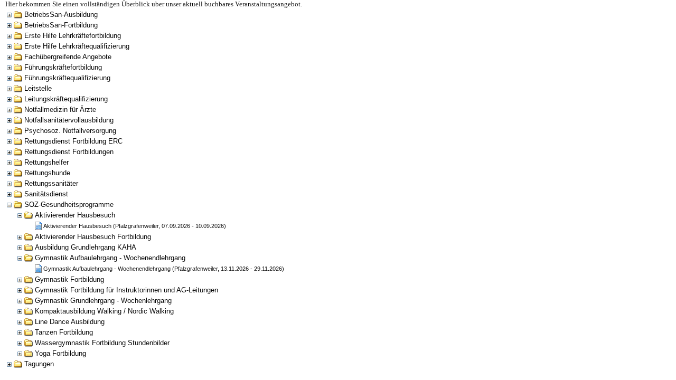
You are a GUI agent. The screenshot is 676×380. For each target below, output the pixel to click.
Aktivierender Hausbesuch (75, 215)
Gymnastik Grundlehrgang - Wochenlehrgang (103, 301)
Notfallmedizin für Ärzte (60, 109)
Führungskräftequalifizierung (67, 78)
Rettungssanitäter (51, 183)
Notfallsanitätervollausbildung (69, 120)
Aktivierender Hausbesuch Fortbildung (93, 237)
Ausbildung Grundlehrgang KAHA (85, 247)
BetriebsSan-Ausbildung (61, 14)
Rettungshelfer (46, 162)
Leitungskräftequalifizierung (66, 99)
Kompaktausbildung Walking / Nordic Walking (104, 311)
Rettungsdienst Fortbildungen (69, 152)
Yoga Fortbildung (60, 353)
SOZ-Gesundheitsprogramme (69, 204)
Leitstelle (38, 88)
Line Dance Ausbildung (70, 322)
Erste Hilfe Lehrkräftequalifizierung (76, 46)
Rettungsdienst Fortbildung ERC (73, 141)
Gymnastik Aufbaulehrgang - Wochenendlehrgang (110, 258)
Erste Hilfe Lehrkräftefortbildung (72, 36)
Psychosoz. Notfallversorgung (70, 131)
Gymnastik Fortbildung (69, 279)
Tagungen (39, 364)
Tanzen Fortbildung (64, 332)
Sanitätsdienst (46, 194)
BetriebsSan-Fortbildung (61, 25)
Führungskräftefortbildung (63, 67)
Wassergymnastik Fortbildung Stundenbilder (102, 343)
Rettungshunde (47, 173)
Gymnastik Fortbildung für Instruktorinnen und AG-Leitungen (126, 290)
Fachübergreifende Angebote (67, 57)
